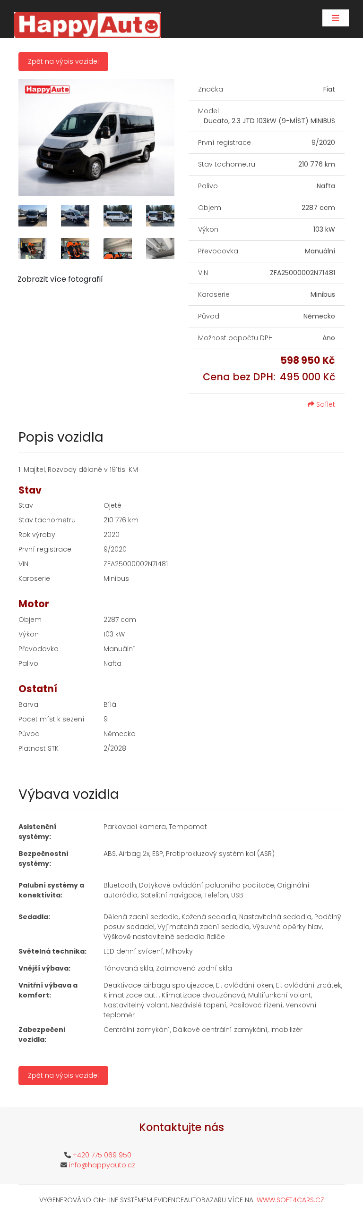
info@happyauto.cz (102, 1165)
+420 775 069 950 (102, 1155)
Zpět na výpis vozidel (63, 61)
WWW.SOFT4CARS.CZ (290, 1200)
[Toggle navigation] (335, 17)
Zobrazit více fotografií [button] (60, 279)
